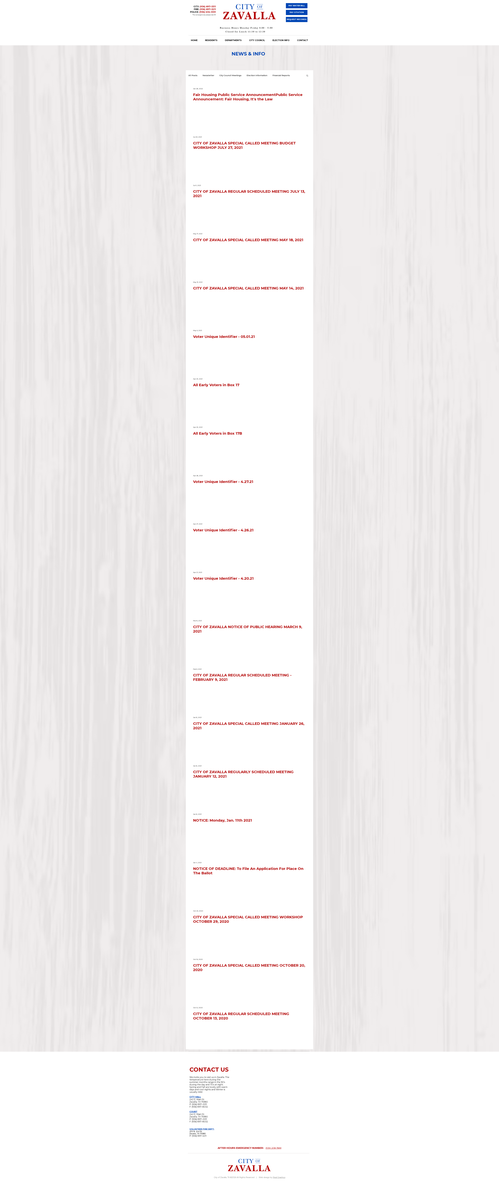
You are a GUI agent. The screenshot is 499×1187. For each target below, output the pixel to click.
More (297, 75)
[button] (307, 75)
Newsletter (208, 75)
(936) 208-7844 (273, 1154)
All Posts (192, 75)
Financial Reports (281, 75)
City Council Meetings (230, 75)
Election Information (257, 75)
